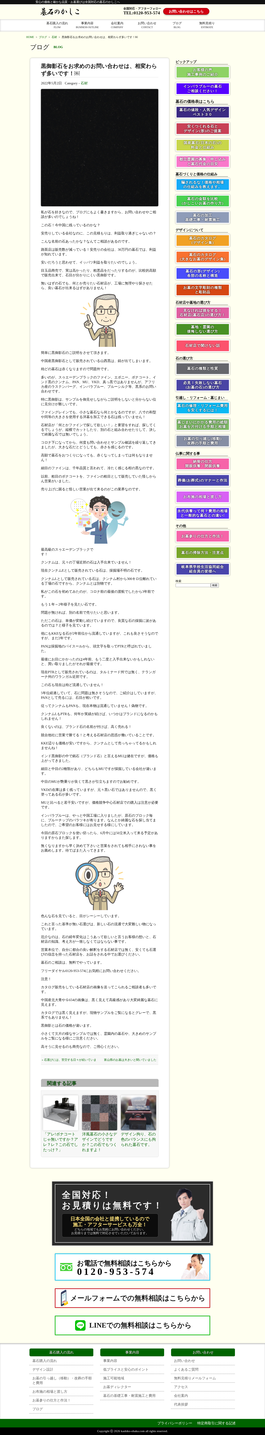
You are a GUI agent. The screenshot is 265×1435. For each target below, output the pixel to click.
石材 (54, 37)
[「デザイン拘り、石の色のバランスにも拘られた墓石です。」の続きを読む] (138, 1113)
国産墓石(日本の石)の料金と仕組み (203, 145)
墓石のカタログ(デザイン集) (202, 240)
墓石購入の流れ (57, 25)
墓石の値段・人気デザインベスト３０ (202, 112)
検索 (178, 581)
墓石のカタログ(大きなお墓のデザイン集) (203, 257)
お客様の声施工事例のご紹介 (202, 72)
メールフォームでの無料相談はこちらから (137, 1298)
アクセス (181, 1387)
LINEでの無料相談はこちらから (140, 1325)
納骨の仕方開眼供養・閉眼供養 (202, 464)
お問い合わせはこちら (186, 11)
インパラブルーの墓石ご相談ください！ (202, 88)
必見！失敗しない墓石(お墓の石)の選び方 (202, 385)
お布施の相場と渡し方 (202, 497)
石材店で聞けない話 (202, 345)
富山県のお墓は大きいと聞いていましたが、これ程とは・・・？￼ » (130, 1061)
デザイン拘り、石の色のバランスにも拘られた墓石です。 (138, 1139)
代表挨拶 (181, 1404)
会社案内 (117, 25)
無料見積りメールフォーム (195, 1378)
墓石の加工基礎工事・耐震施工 (202, 217)
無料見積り (207, 25)
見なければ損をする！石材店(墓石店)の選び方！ (203, 312)
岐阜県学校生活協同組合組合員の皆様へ (202, 569)
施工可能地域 (113, 1378)
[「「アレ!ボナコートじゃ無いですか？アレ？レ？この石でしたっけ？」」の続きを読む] (60, 1113)
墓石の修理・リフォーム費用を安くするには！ (203, 408)
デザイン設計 (42, 1369)
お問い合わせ (147, 25)
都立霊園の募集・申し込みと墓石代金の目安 (202, 161)
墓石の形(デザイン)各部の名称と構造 (203, 273)
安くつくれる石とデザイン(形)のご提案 (203, 128)
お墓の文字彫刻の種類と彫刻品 (202, 290)
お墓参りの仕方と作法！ (202, 536)
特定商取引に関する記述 (216, 1423)
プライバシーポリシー (174, 1423)
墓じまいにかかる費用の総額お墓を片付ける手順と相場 (203, 424)
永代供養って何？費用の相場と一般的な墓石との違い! (203, 513)
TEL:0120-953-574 (141, 12)
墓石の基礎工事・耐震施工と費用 (129, 1396)
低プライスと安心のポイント (126, 1369)
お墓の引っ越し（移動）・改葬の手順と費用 (62, 1380)
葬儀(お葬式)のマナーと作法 (203, 480)
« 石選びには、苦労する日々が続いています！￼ (69, 1061)
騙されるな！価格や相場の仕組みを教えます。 (202, 184)
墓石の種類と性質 (202, 368)
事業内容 (87, 25)
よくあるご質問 (186, 1369)
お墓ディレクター (117, 1387)
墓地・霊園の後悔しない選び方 (202, 329)
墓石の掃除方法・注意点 (202, 553)
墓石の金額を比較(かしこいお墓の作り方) (203, 201)
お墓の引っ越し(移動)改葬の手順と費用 (203, 441)
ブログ (177, 25)
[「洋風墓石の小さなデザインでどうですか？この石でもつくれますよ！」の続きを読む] (99, 1113)
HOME (30, 37)
